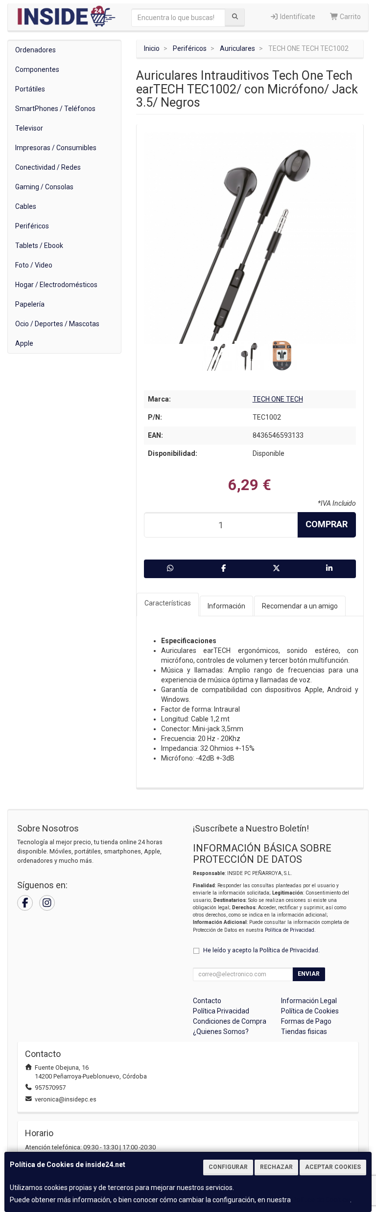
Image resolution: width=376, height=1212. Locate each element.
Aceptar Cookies (333, 1167)
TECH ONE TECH (278, 399)
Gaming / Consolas (44, 187)
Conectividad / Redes (48, 167)
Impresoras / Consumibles (55, 148)
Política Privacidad (221, 1011)
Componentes (37, 69)
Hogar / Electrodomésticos (56, 285)
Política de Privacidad (289, 930)
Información (226, 606)
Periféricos (32, 226)
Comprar (327, 524)
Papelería (30, 304)
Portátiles (30, 89)
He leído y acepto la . (261, 950)
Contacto (207, 1001)
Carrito (349, 17)
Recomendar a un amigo (300, 606)
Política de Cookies (321, 1200)
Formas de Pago (306, 1021)
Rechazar (276, 1167)
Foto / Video (33, 265)
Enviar (309, 973)
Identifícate (297, 17)
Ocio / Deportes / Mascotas (57, 324)
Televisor (29, 128)
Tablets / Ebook (39, 245)
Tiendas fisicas (304, 1031)
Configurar (228, 1167)
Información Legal (309, 1001)
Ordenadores (35, 50)
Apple (24, 343)
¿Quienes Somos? (221, 1031)
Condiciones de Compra (229, 1021)
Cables (25, 206)
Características (167, 603)
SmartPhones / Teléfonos (55, 108)
